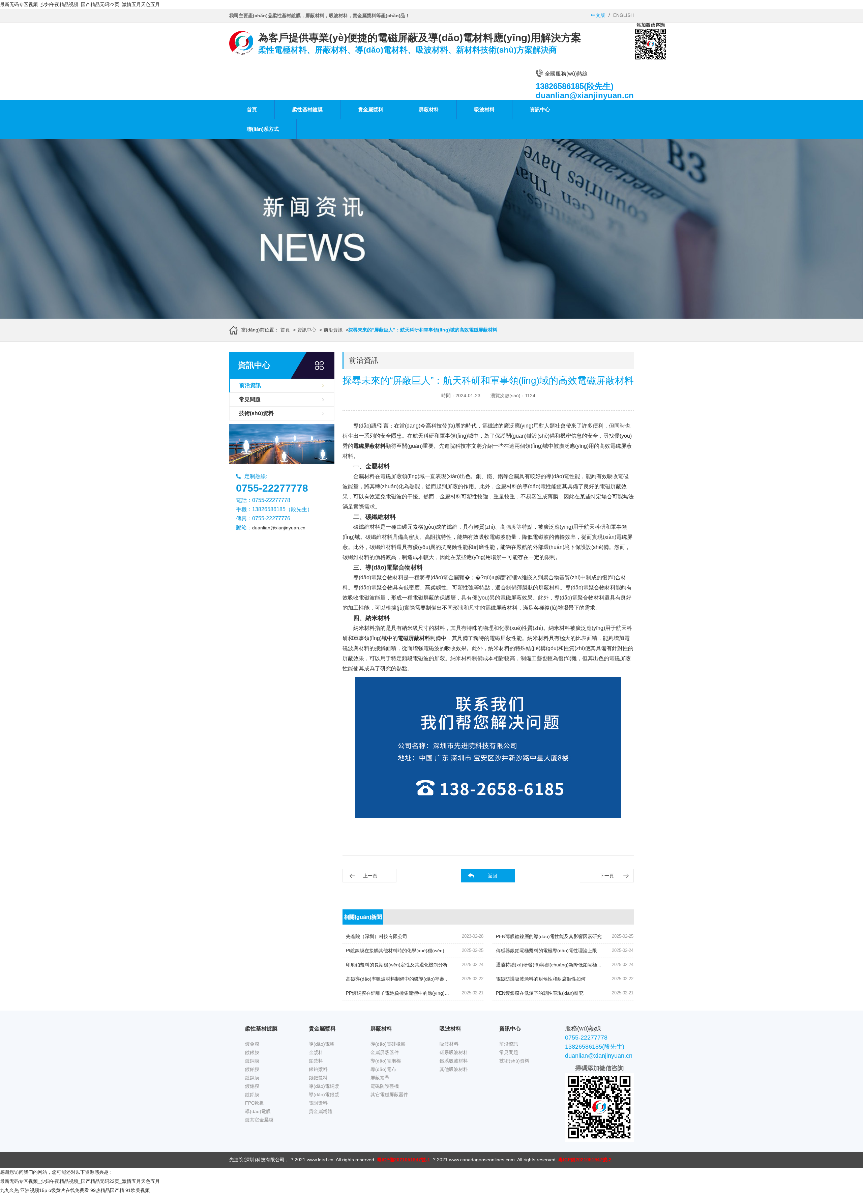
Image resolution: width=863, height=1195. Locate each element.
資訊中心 (540, 109)
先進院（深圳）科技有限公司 (376, 936)
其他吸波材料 (454, 1069)
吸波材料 (484, 109)
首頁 (252, 109)
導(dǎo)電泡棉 (385, 1060)
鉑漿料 (316, 1060)
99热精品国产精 (107, 1190)
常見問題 (250, 399)
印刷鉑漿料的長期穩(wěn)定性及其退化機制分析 (397, 964)
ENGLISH (623, 15)
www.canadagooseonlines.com (482, 1159)
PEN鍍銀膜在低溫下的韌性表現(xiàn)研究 (540, 993)
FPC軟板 (254, 1103)
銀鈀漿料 (318, 1077)
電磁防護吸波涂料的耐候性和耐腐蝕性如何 (541, 979)
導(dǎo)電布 (383, 1069)
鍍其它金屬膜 (259, 1120)
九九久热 (9, 1190)
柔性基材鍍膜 (307, 109)
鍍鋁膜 (252, 1094)
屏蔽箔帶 (379, 1077)
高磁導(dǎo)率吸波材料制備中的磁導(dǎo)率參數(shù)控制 (408, 979)
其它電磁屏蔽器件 (389, 1094)
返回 (492, 875)
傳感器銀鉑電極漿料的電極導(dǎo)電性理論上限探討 (551, 950)
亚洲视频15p (33, 1190)
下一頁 (607, 875)
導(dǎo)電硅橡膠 (388, 1044)
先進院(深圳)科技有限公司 (257, 1159)
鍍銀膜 (252, 1052)
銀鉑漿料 (318, 1069)
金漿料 (316, 1052)
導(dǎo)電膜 (258, 1111)
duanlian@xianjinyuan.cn (278, 527)
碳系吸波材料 (454, 1052)
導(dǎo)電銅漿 (324, 1086)
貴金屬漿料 (370, 109)
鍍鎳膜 (252, 1077)
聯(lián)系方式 (263, 129)
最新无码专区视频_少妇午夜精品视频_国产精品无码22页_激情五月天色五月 (80, 4)
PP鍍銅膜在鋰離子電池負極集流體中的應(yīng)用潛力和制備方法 (414, 993)
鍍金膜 (252, 1044)
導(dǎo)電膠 (321, 1044)
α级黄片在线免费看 (69, 1190)
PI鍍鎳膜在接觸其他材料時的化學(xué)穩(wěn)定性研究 (404, 950)
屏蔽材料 (429, 109)
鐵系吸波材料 (454, 1060)
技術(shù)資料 (256, 413)
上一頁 (370, 875)
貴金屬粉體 (320, 1111)
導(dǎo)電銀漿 (324, 1094)
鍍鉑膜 (252, 1069)
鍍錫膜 (252, 1086)
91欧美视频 (137, 1190)
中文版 (598, 15)
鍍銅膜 (252, 1060)
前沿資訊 (333, 329)
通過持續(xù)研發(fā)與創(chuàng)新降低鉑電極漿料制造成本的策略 (567, 964)
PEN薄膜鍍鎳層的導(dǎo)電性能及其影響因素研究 (549, 936)
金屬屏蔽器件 (384, 1052)
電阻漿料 (318, 1103)
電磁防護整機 (384, 1086)
